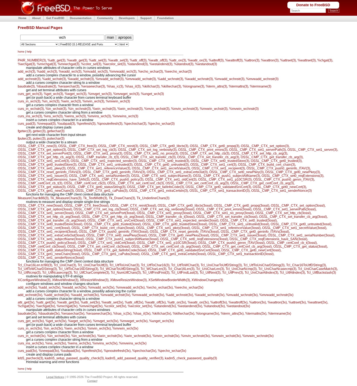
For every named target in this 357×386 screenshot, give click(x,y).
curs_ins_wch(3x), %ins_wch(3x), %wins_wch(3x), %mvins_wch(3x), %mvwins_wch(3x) (82, 343)
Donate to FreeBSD (313, 5)
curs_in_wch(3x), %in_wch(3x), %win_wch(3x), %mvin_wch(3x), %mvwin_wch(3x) (78, 328)
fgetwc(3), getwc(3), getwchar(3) (41, 131)
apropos (125, 37)
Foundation (165, 18)
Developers (127, 18)
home (21, 51)
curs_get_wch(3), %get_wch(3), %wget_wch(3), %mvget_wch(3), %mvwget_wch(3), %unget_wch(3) (91, 94)
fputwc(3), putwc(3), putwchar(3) (41, 138)
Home (22, 18)
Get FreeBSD (55, 18)
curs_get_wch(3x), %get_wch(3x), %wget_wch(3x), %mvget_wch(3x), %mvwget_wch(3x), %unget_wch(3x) (96, 321)
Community (105, 18)
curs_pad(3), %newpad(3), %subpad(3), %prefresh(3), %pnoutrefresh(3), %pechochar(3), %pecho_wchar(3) (96, 123)
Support (146, 18)
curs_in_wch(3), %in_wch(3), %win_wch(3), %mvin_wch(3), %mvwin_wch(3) (74, 101)
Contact (92, 380)
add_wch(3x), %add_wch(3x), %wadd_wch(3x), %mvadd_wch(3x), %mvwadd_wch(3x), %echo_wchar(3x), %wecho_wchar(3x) (110, 287)
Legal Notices (55, 377)
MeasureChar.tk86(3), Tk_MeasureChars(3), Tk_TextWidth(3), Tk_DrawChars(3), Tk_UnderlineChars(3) (93, 198)
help (29, 51)
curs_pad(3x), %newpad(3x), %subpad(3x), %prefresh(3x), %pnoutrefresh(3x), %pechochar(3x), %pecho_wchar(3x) (102, 350)
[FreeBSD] (65, 14)
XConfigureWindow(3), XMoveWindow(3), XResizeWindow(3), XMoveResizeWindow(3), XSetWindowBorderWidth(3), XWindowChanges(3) (120, 280)
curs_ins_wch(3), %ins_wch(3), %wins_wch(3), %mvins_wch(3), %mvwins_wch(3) (78, 116)
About (36, 18)
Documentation (81, 18)
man (110, 37)
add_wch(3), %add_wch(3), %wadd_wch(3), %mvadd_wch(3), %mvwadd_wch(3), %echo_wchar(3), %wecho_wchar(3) (105, 71)
